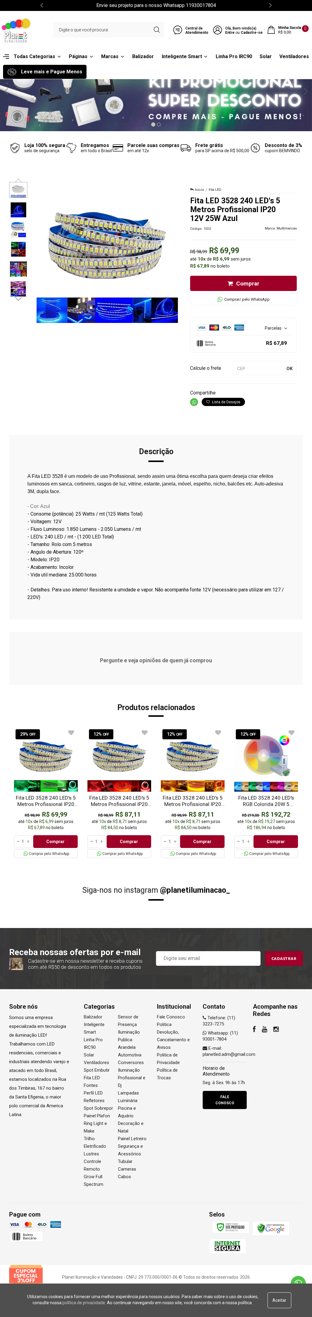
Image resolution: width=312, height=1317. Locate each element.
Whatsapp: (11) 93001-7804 (220, 1036)
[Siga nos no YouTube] (264, 1030)
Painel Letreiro (132, 1138)
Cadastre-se (252, 32)
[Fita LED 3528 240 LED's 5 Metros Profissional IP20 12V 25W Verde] (46, 793)
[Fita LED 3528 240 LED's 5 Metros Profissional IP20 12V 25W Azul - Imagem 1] (18, 190)
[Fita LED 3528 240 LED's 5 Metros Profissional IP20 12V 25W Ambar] (193, 793)
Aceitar (279, 1300)
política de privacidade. (84, 1302)
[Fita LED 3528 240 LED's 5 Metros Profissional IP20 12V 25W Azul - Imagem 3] (18, 229)
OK (289, 368)
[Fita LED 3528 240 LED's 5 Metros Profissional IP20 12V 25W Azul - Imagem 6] (18, 289)
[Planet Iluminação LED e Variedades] (17, 30)
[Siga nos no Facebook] (254, 1030)
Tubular (125, 1161)
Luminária (127, 1100)
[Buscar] (156, 29)
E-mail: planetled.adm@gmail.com (229, 1051)
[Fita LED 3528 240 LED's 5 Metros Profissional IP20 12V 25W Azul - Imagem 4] (18, 249)
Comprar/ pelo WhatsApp (247, 299)
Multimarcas (287, 228)
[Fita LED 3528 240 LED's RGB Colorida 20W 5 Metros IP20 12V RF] (266, 793)
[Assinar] (284, 958)
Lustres (91, 1154)
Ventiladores (96, 1062)
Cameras (127, 1169)
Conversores (131, 1062)
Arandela (127, 1047)
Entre (230, 32)
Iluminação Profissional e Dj (131, 1077)
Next (19, 298)
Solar (89, 1055)
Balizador (93, 1017)
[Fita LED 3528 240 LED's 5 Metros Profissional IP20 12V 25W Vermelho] (119, 793)
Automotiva (129, 1055)
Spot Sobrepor (98, 1108)
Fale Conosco (171, 1017)
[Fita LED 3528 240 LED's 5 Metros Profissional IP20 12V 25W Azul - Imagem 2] (18, 210)
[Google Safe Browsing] (270, 1228)
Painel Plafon (97, 1116)
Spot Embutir (97, 1070)
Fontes (91, 1085)
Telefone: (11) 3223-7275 (219, 1021)
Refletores (94, 1100)
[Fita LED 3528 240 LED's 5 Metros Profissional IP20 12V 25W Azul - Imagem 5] (18, 269)
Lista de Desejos (225, 402)
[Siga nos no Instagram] (276, 1030)
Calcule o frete (205, 368)
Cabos (124, 1176)
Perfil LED (93, 1093)
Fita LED (215, 190)
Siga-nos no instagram (156, 890)
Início (199, 190)
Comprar (247, 283)
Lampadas (128, 1093)
